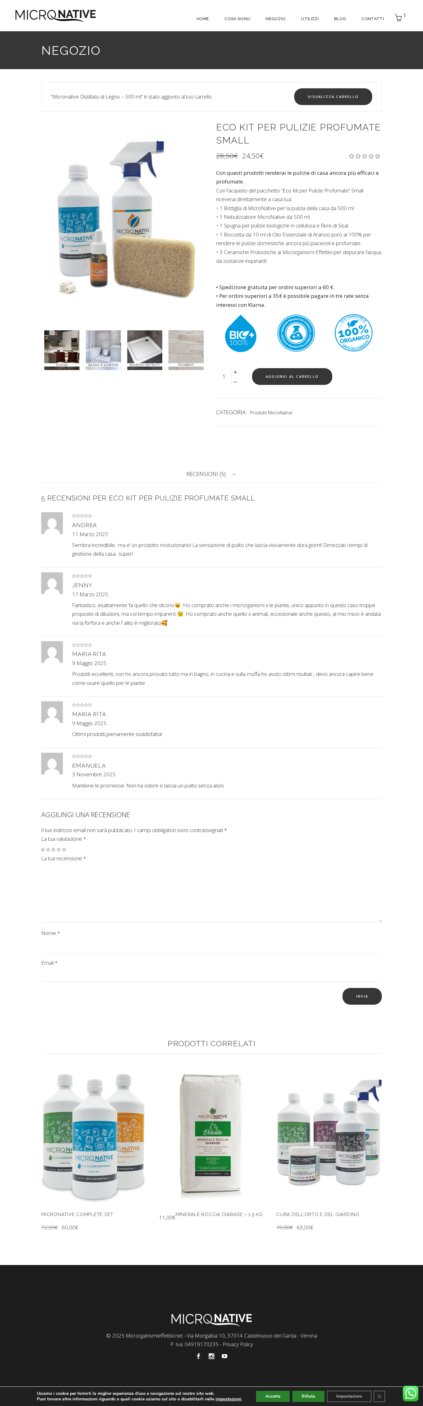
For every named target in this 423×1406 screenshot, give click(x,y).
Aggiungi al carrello (292, 376)
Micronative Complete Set (77, 1214)
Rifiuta (308, 1396)
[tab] (212, 473)
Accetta (273, 1396)
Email (49, 962)
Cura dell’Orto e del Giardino (318, 1214)
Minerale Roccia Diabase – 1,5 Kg (219, 1214)
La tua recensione (63, 858)
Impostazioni (349, 1396)
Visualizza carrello (333, 96)
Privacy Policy (238, 1344)
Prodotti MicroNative (271, 412)
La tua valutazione (63, 838)
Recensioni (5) (206, 474)
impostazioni (228, 1399)
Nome (50, 933)
